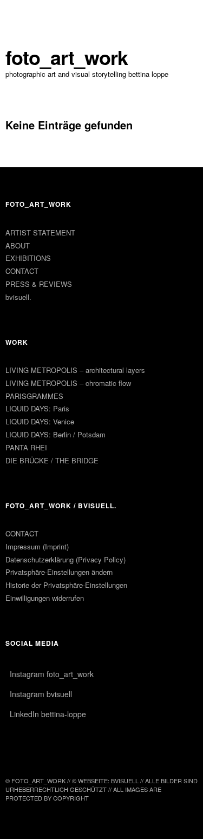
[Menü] (18, 13)
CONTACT (21, 271)
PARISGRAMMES (34, 396)
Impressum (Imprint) (37, 546)
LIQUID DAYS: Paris (37, 408)
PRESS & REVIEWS (38, 284)
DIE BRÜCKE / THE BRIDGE (52, 460)
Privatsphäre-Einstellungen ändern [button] (59, 572)
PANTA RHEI (26, 447)
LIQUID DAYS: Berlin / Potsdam (55, 434)
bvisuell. (18, 297)
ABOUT (17, 245)
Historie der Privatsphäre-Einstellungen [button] (66, 585)
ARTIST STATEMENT (40, 232)
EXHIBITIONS (28, 258)
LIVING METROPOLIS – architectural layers (75, 370)
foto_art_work (66, 57)
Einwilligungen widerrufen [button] (44, 598)
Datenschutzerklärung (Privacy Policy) (65, 559)
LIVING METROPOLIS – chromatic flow (68, 383)
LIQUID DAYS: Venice (39, 421)
